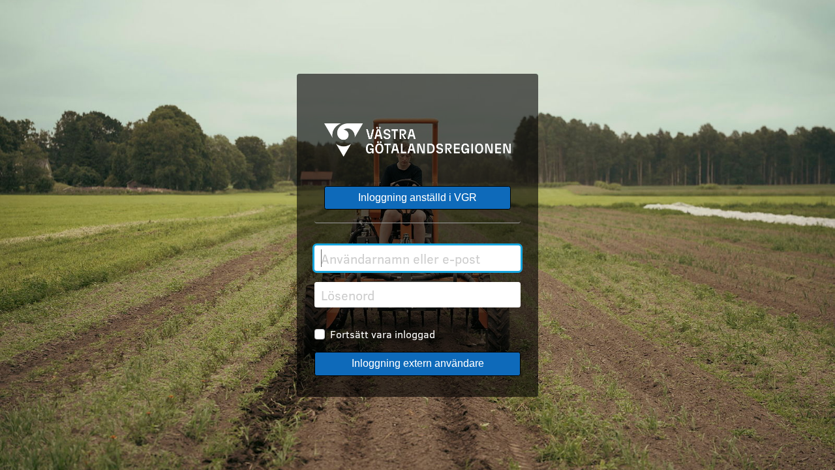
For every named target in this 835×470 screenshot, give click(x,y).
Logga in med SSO (417, 198)
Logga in (417, 364)
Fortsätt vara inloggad (382, 334)
